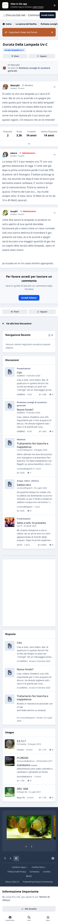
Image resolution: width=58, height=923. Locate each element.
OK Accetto (31, 908)
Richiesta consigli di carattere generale (29, 69)
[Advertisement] (29, 592)
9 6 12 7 (21, 741)
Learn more (6, 5)
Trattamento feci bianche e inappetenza (32, 445)
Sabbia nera (24, 485)
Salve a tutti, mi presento (31, 523)
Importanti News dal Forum (23, 32)
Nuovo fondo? (25, 409)
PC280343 (22, 758)
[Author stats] (54, 87)
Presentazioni (23, 368)
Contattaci (34, 871)
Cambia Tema (38, 867)
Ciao (19, 372)
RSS (30, 876)
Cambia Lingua (19, 867)
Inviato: (39, 661)
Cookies (46, 871)
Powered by (38, 881)
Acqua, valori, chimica (28, 480)
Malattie (21, 439)
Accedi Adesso (29, 297)
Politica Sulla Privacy (17, 871)
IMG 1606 (22, 788)
